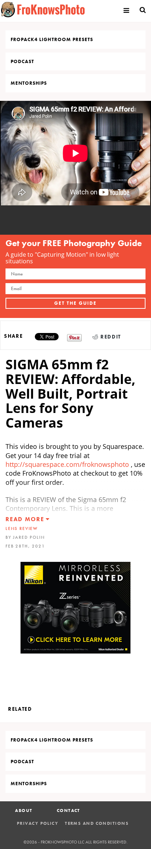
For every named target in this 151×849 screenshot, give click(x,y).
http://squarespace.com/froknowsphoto (67, 464)
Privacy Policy (37, 823)
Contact (68, 810)
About (23, 810)
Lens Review (21, 528)
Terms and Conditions (97, 823)
